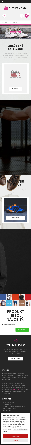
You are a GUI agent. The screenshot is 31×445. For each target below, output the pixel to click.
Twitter (9, 303)
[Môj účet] (27, 1)
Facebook (3, 297)
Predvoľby (15, 440)
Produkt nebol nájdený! (11, 22)
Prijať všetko (15, 436)
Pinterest (28, 297)
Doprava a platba (7, 404)
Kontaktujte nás (15, 358)
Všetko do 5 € (15, 88)
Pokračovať (22, 329)
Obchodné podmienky (8, 402)
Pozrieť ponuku (15, 165)
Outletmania (17, 8)
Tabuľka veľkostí (7, 410)
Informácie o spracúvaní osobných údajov (14, 406)
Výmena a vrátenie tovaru (9, 408)
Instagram (21, 303)
